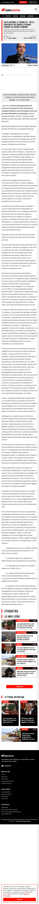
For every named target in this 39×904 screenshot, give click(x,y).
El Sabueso (5, 796)
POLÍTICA (8, 16)
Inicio (3, 774)
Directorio (5, 779)
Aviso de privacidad (8, 781)
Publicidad (5, 807)
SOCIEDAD (22, 16)
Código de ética (7, 783)
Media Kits (8, 766)
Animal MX (5, 798)
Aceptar (19, 899)
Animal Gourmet (6, 794)
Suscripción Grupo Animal (9, 809)
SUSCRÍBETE (23, 2)
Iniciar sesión (32, 2)
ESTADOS (15, 16)
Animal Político (6, 792)
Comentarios (19, 686)
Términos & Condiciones (23, 821)
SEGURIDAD (31, 16)
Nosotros (4, 777)
